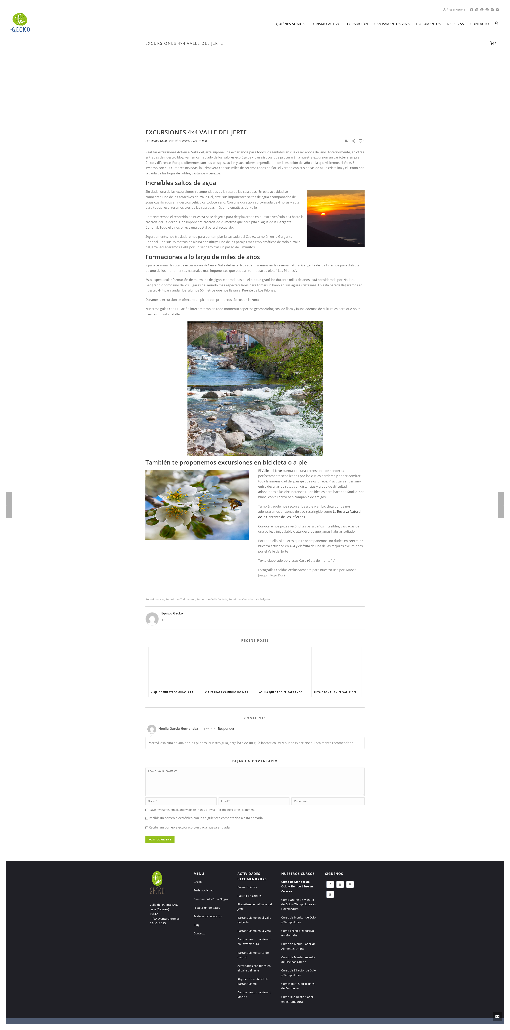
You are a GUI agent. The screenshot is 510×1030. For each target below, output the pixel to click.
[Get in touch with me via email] (163, 620)
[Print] (346, 140)
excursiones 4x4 (154, 599)
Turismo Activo (203, 890)
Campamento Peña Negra (211, 899)
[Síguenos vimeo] (350, 884)
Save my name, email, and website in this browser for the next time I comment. (203, 810)
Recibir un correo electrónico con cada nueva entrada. (189, 827)
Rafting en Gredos (249, 896)
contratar (356, 541)
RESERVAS (455, 24)
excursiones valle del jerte (212, 599)
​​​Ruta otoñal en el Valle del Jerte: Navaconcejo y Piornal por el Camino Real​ (338, 692)
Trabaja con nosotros (208, 916)
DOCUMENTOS (428, 24)
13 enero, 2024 (187, 141)
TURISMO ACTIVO (326, 24)
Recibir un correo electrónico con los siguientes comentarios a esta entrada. (206, 818)
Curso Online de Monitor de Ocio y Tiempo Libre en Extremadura (298, 904)
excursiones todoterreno (180, 599)
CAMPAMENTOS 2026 (392, 24)
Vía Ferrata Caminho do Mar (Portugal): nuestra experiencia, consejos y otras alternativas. (229, 692)
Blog (204, 141)
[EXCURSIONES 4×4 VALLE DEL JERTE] (255, 95)
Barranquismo (247, 887)
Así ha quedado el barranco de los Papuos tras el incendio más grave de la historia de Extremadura (283, 692)
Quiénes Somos (290, 24)
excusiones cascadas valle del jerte (249, 599)
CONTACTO (479, 24)
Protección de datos (207, 908)
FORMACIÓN (357, 24)
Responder (226, 728)
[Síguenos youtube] (330, 894)
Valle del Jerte (272, 471)
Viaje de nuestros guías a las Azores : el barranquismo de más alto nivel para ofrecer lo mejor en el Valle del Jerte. (175, 692)
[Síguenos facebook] (330, 884)
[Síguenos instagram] (340, 884)
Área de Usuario (456, 9)
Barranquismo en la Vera (254, 931)
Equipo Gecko (159, 141)
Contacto (199, 933)
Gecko (198, 882)
